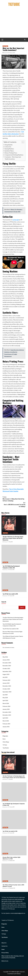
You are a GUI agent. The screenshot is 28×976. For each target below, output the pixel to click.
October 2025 (6, 668)
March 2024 (6, 703)
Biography (5, 736)
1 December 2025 (11, 860)
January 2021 (6, 726)
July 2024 (5, 694)
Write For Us (4, 961)
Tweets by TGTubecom (7, 920)
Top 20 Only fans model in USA (10, 594)
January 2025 (6, 683)
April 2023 (5, 718)
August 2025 (6, 674)
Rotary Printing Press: (11, 153)
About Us (3, 942)
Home (3, 949)
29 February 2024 (11, 52)
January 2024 (6, 709)
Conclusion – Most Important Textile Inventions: (13, 158)
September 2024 (7, 691)
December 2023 (7, 712)
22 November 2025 (12, 888)
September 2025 (7, 671)
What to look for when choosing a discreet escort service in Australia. (12, 956)
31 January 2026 (11, 569)
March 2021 (6, 720)
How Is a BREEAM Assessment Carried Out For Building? (14, 504)
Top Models (6, 748)
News (4, 739)
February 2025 (6, 680)
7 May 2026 (11, 541)
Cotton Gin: (8, 147)
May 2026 (5, 657)
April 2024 (5, 700)
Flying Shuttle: (9, 145)
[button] (22, 142)
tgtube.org (5, 569)
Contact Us (4, 946)
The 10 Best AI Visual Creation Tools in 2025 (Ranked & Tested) (13, 637)
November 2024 (7, 686)
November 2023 (7, 715)
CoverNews (10, 973)
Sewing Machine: (9, 149)
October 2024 (6, 689)
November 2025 (7, 665)
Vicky (5, 52)
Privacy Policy (5, 952)
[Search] (25, 39)
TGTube (14, 4)
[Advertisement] (14, 23)
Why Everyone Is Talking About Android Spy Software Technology (13, 499)
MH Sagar (5, 541)
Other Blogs (5, 46)
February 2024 (6, 706)
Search (3, 602)
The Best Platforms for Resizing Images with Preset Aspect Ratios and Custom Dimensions (13, 538)
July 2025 (5, 677)
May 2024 (5, 697)
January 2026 (6, 659)
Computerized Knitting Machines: (14, 155)
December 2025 (7, 662)
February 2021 (6, 723)
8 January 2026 (11, 595)
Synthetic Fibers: (9, 151)
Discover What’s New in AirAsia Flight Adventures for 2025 (12, 632)
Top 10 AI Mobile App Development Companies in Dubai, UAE (11, 567)
